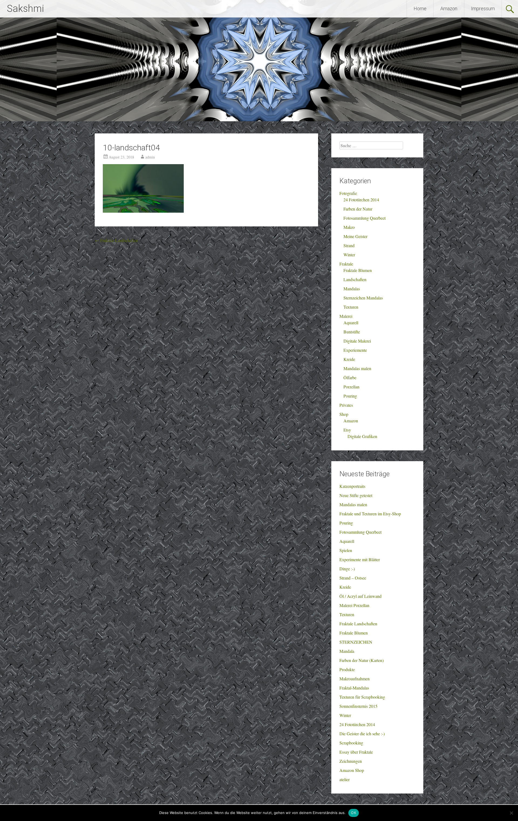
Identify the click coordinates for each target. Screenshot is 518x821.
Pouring (350, 396)
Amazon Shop (351, 770)
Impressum (483, 8)
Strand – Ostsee (352, 578)
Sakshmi (25, 8)
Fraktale (346, 264)
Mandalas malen (357, 368)
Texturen (350, 307)
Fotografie (348, 193)
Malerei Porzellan (354, 605)
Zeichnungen (350, 761)
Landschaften (354, 279)
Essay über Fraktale (356, 752)
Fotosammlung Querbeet (364, 218)
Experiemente (355, 350)
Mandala (346, 651)
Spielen (345, 550)
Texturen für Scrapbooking (362, 697)
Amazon (448, 8)
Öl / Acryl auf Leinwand (360, 596)
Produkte (347, 669)
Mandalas (351, 288)
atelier (344, 779)
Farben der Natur (357, 209)
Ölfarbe (349, 377)
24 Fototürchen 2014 (361, 199)
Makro (349, 227)
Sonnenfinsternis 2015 (358, 706)
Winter (349, 254)
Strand (349, 245)
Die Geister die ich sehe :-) (362, 733)
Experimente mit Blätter (359, 559)
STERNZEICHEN (355, 642)
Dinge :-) (347, 568)
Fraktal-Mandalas (354, 688)
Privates (346, 405)
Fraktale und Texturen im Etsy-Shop (370, 513)
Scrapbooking (351, 743)
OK (353, 812)
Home (420, 8)
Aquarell (350, 322)
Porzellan (351, 386)
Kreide (349, 359)
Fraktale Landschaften (116, 240)
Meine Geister (355, 236)
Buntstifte (351, 331)
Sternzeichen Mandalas (363, 298)
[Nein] (511, 813)
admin (150, 157)
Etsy (347, 430)
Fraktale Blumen (357, 270)
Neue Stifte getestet (355, 495)
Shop (343, 414)
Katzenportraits (352, 486)
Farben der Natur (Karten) (361, 660)
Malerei (345, 316)
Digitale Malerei (357, 341)
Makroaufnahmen (354, 678)
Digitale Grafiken (362, 436)
